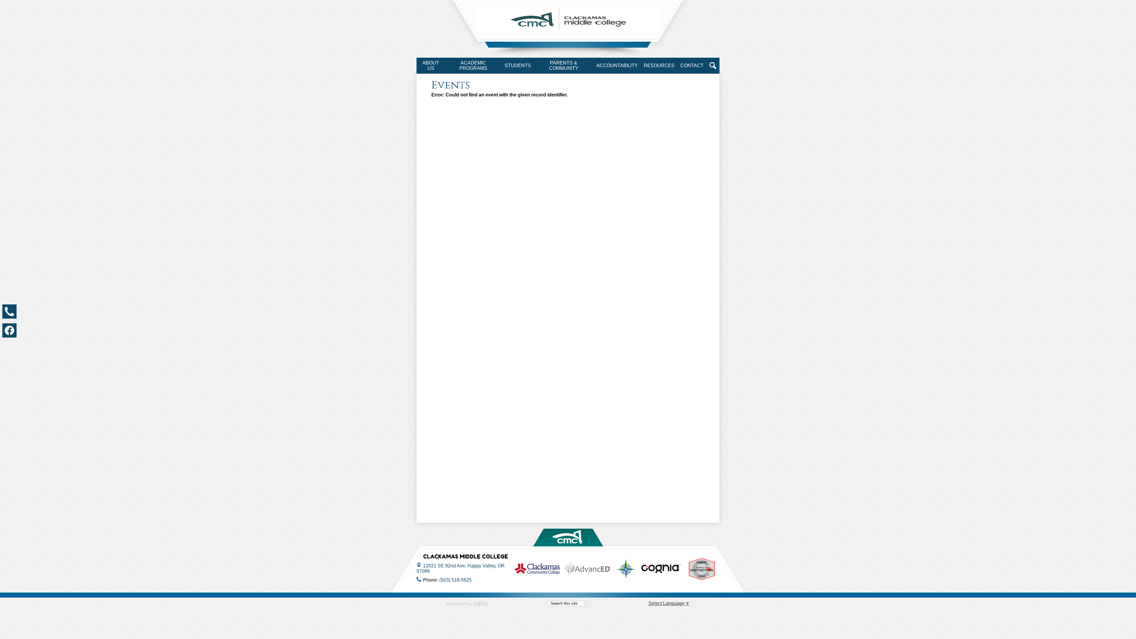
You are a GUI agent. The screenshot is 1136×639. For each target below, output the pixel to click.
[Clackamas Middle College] (568, 20)
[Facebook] (9, 330)
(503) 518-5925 (455, 579)
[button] (431, 66)
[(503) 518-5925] (9, 311)
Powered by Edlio (467, 603)
